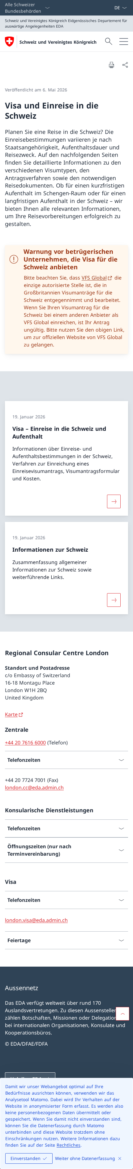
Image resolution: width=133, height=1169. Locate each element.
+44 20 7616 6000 (25, 742)
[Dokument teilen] (125, 65)
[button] (122, 1014)
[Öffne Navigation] (123, 41)
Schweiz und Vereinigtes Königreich (58, 42)
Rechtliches (68, 1145)
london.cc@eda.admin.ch (34, 787)
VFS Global (94, 277)
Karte (11, 714)
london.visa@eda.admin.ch (36, 920)
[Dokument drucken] (111, 65)
